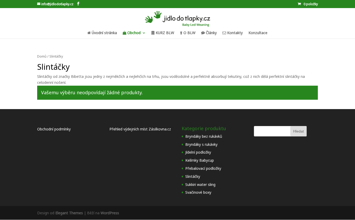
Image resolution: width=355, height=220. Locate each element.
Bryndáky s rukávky (201, 144)
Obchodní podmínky (54, 129)
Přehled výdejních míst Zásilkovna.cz (140, 129)
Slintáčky (192, 176)
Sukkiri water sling (200, 184)
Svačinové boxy (198, 192)
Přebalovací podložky (203, 168)
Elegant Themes (69, 212)
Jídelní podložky (198, 152)
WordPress (110, 212)
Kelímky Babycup (199, 160)
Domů (42, 56)
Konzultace (257, 33)
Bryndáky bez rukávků (203, 136)
